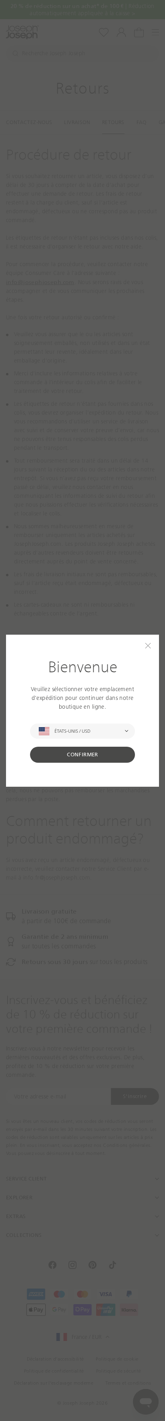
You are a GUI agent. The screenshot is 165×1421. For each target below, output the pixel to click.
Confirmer (82, 755)
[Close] (148, 646)
